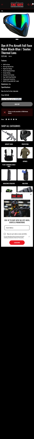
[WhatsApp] (14, 119)
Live (2, 11)
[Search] (28, 4)
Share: (2, 119)
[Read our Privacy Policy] (29, 237)
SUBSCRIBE (17, 243)
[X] (9, 119)
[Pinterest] (11, 119)
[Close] (31, 194)
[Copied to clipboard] (16, 119)
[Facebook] (6, 119)
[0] (31, 4)
